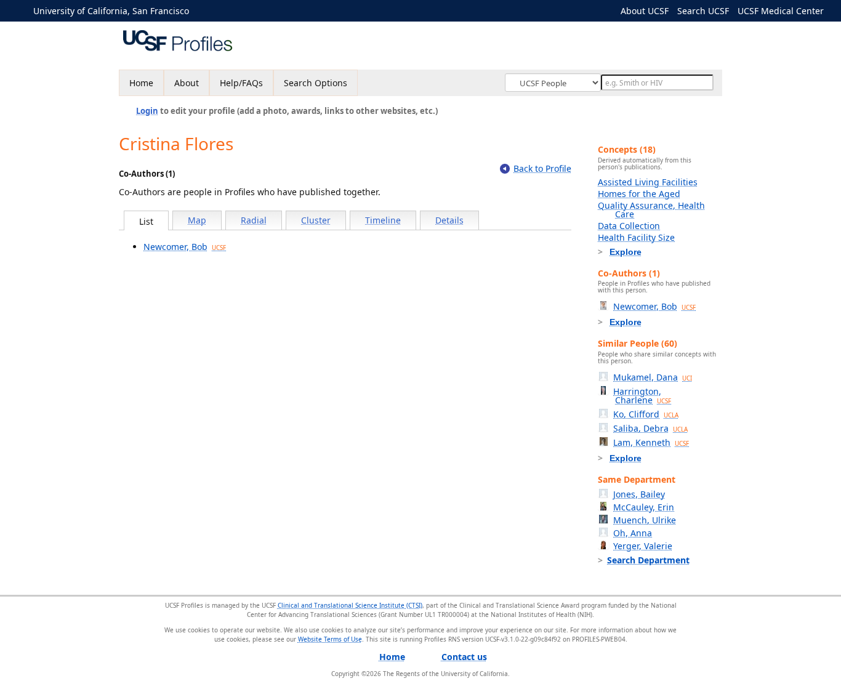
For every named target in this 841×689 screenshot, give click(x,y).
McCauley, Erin (643, 507)
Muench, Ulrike (644, 520)
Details (449, 220)
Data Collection (629, 226)
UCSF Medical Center (781, 11)
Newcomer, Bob (184, 246)
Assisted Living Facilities (648, 182)
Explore (626, 252)
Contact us (464, 657)
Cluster (316, 220)
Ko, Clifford (645, 414)
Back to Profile (542, 168)
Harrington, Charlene (642, 395)
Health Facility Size (636, 237)
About (186, 83)
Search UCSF (703, 11)
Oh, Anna (632, 533)
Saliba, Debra (650, 428)
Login (147, 110)
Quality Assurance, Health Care (651, 209)
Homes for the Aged (639, 193)
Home (141, 83)
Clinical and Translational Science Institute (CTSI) (350, 605)
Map (197, 220)
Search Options (315, 83)
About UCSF (645, 11)
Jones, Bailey (639, 494)
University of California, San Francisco (111, 11)
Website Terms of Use (330, 639)
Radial (254, 220)
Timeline (383, 220)
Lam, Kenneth (651, 442)
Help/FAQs (241, 83)
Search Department (648, 560)
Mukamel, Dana (652, 377)
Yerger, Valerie (642, 546)
